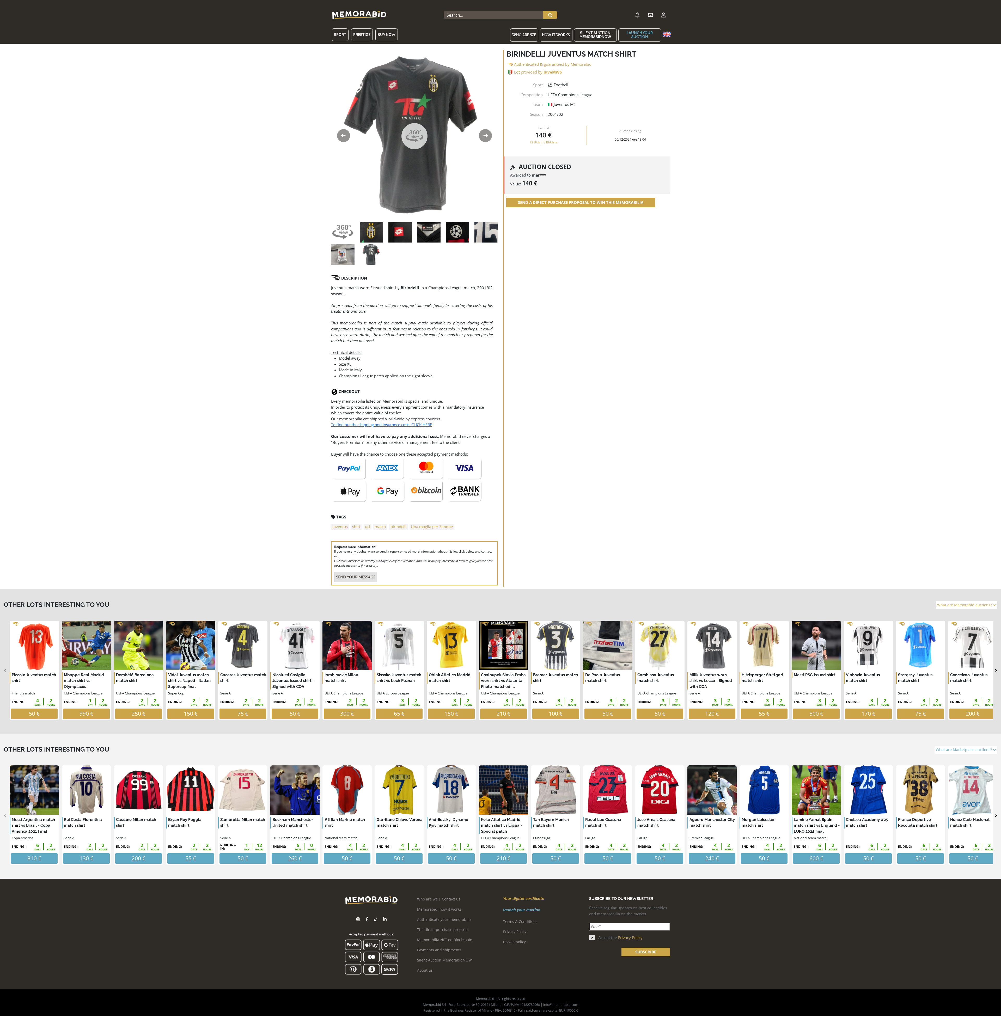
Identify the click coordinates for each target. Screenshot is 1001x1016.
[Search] (550, 15)
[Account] (663, 15)
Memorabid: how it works (439, 909)
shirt (356, 526)
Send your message (355, 576)
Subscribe (645, 951)
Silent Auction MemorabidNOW (595, 35)
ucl (367, 526)
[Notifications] (637, 15)
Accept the (620, 937)
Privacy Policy (514, 931)
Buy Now (386, 35)
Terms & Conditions (520, 921)
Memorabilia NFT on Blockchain (444, 939)
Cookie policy (514, 941)
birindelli (398, 526)
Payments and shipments (439, 949)
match (380, 526)
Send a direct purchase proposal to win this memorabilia (580, 202)
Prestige (361, 35)
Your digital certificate (523, 898)
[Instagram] (358, 919)
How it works (556, 35)
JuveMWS (553, 72)
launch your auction (640, 35)
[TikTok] (375, 919)
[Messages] (650, 15)
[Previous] (5, 670)
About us (425, 970)
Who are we (524, 35)
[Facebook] (367, 919)
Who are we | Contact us (438, 899)
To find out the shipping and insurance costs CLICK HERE (381, 424)
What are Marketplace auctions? (964, 749)
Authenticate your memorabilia (444, 919)
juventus (340, 526)
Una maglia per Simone (432, 526)
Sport (340, 35)
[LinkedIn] (385, 919)
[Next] (995, 670)
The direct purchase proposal (443, 929)
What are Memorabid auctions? (965, 605)
